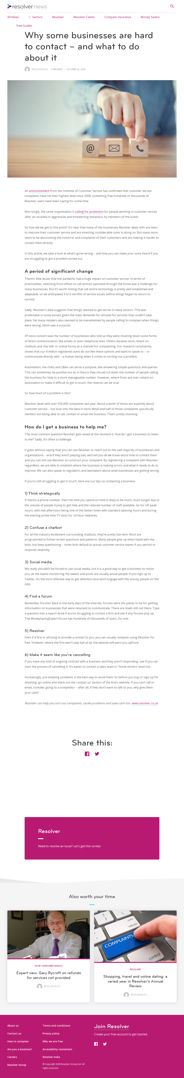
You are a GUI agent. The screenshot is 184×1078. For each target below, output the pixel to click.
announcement (39, 191)
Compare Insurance (117, 17)
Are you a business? (19, 1049)
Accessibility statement (57, 1049)
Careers (12, 1057)
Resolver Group (16, 1065)
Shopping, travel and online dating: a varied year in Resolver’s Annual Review (135, 981)
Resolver (58, 17)
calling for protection (89, 212)
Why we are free (53, 1041)
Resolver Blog (40, 69)
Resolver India (51, 1057)
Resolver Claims (84, 17)
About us (13, 1025)
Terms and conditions (56, 1025)
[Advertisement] (92, 792)
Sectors (37, 17)
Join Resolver (111, 1026)
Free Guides (24, 26)
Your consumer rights (49, 966)
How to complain (18, 1041)
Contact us (14, 1033)
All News (13, 17)
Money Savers (150, 17)
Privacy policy (51, 1033)
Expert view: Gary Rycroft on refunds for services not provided (48, 975)
